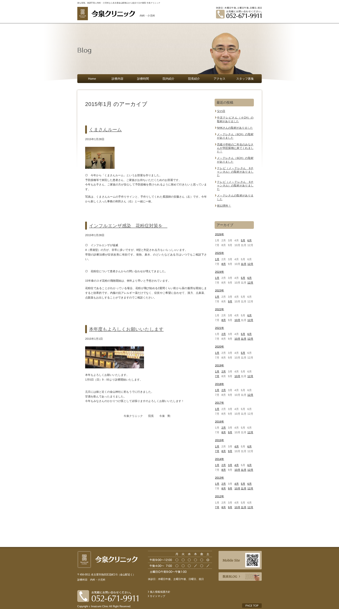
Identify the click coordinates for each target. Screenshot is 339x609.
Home (92, 78)
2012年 (219, 496)
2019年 (219, 365)
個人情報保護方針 (160, 591)
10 (237, 320)
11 (243, 264)
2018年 (219, 384)
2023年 (219, 290)
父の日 (221, 111)
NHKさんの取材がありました (235, 127)
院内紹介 (168, 78)
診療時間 (143, 78)
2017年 (219, 402)
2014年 (219, 459)
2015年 (219, 440)
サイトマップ (157, 596)
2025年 (219, 253)
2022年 (219, 309)
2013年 (219, 477)
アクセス (219, 78)
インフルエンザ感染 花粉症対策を (128, 225)
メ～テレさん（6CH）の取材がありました (235, 136)
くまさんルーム (105, 129)
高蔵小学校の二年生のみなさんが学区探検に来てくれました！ (235, 148)
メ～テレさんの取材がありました (235, 197)
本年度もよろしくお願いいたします (126, 329)
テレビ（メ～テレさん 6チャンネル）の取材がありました (235, 172)
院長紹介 (194, 78)
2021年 (219, 328)
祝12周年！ (224, 205)
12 (250, 264)
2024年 (219, 271)
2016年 (219, 421)
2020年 (219, 346)
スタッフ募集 (246, 78)
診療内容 (117, 78)
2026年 (219, 234)
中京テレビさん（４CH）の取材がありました (235, 119)
